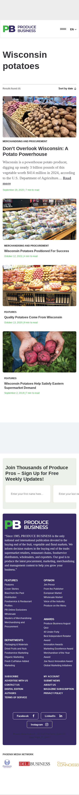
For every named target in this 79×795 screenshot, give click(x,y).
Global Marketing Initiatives (58, 665)
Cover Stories (12, 589)
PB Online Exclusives (16, 609)
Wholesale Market (53, 597)
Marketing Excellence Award (58, 648)
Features (9, 584)
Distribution (10, 597)
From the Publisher (53, 589)
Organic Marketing (14, 657)
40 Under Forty (51, 632)
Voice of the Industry (54, 601)
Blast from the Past (14, 593)
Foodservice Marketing (16, 653)
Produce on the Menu (55, 605)
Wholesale (10, 614)
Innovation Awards (53, 644)
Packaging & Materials (16, 644)
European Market (53, 593)
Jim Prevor (49, 584)
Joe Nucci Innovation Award (58, 661)
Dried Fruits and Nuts (16, 648)
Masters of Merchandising (18, 618)
